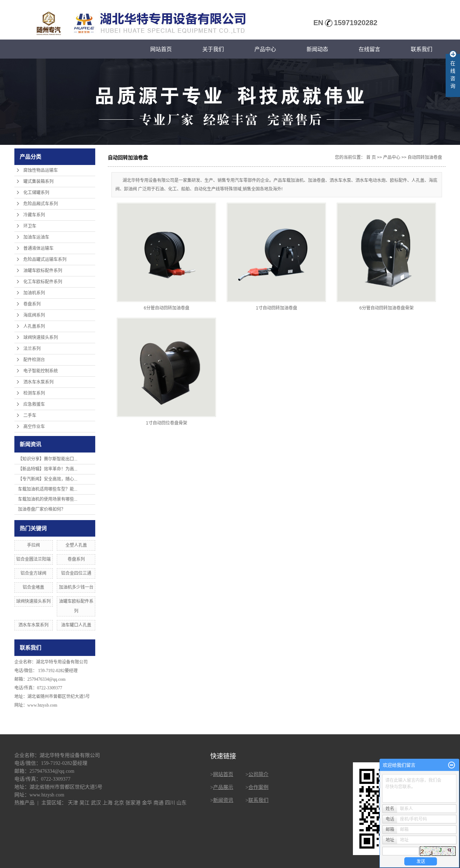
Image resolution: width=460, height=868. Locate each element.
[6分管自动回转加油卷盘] (166, 252)
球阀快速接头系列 (40, 337)
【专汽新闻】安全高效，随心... (47, 479)
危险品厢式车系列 (40, 203)
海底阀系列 (34, 315)
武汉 (96, 802)
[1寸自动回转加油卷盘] (276, 252)
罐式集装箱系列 (38, 181)
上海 (107, 802)
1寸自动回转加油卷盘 (276, 308)
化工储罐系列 (36, 192)
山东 (181, 802)
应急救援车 (34, 404)
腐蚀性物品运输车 (40, 170)
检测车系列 (34, 393)
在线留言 (369, 49)
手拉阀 (33, 545)
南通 (158, 802)
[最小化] (451, 765)
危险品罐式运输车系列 (44, 259)
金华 (147, 802)
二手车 (29, 415)
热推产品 (24, 802)
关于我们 (213, 49)
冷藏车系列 (34, 214)
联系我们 (421, 49)
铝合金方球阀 (33, 573)
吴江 (84, 802)
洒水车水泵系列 (38, 382)
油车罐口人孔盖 (76, 625)
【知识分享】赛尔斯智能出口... (47, 458)
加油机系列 (34, 292)
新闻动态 (317, 49)
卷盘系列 (32, 304)
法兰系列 (32, 348)
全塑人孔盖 (76, 545)
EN (318, 23)
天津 (73, 802)
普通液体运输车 (38, 248)
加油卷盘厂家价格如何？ (41, 509)
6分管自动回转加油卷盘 (166, 308)
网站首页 (161, 49)
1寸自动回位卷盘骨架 (166, 423)
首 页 (371, 157)
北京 (119, 802)
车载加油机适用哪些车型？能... (47, 489)
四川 (170, 802)
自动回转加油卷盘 (425, 157)
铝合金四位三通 (76, 573)
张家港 (133, 802)
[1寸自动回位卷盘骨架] (166, 367)
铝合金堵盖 (33, 587)
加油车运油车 (36, 237)
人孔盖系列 (34, 326)
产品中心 (265, 49)
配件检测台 (34, 359)
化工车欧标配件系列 (42, 281)
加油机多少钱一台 (76, 587)
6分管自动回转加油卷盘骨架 (386, 308)
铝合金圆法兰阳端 (33, 559)
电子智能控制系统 (40, 370)
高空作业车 (34, 426)
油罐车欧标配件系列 (42, 270)
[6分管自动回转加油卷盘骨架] (386, 252)
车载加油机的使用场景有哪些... (47, 499)
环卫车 (29, 226)
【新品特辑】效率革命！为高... (47, 469)
